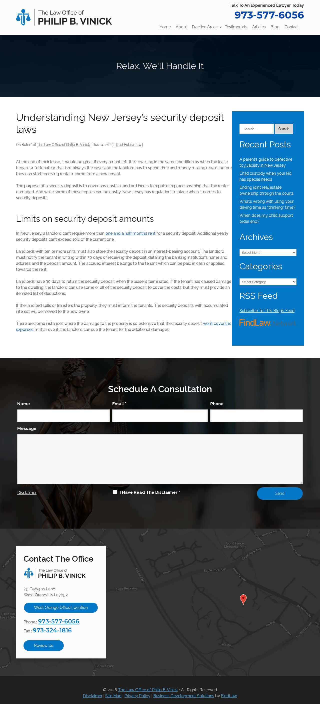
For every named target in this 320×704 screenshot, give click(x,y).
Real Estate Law (128, 145)
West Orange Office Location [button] (61, 607)
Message (26, 428)
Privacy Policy (137, 695)
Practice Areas (205, 27)
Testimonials (236, 27)
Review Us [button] (43, 645)
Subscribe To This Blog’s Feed (267, 310)
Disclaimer (26, 492)
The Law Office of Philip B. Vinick (63, 145)
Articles (259, 27)
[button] (315, 668)
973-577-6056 (269, 15)
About (181, 27)
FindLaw (229, 695)
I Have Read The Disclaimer (150, 492)
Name (23, 403)
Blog (275, 27)
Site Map (113, 695)
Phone (217, 403)
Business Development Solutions (183, 695)
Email (119, 403)
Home (165, 27)
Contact (291, 27)
